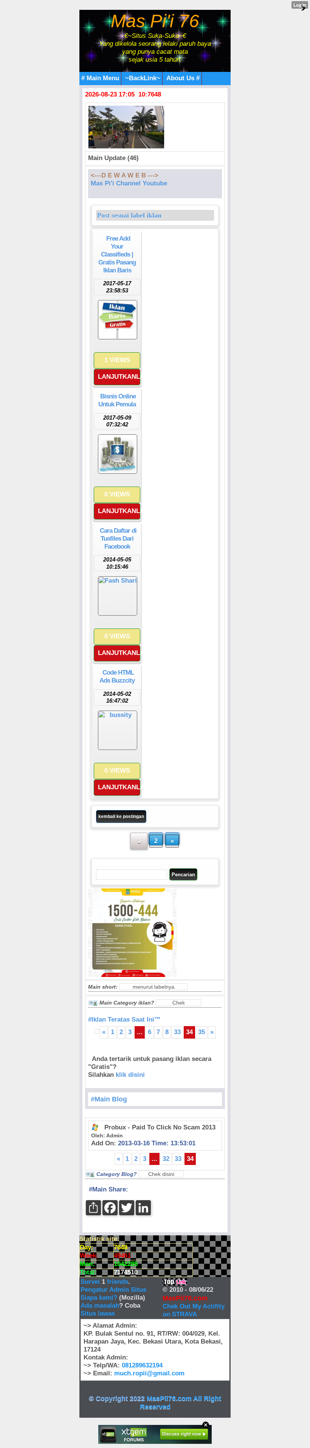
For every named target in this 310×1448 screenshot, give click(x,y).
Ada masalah (100, 1305)
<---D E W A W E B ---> (124, 175)
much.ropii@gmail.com (149, 1373)
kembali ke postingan (121, 816)
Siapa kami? (99, 1297)
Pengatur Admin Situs (113, 1289)
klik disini (130, 1074)
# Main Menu (100, 78)
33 (177, 1032)
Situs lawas (98, 1313)
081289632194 (142, 1365)
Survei (91, 1281)
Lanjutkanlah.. (119, 376)
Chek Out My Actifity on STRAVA (194, 1310)
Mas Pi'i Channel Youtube (129, 183)
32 (166, 1158)
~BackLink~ (142, 78)
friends (117, 1281)
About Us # (183, 78)
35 (201, 1032)
